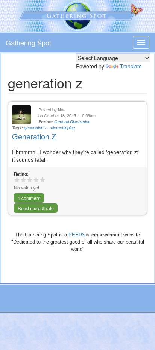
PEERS (79, 235)
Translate (131, 66)
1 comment (29, 198)
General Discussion (72, 121)
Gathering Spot (28, 42)
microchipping (62, 127)
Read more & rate (36, 208)
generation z (35, 127)
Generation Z (34, 136)
